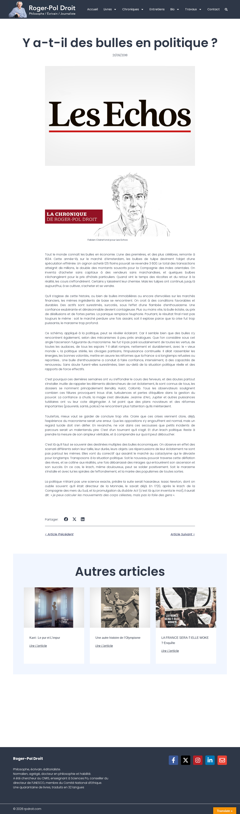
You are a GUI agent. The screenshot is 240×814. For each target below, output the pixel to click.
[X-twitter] (185, 760)
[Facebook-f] (173, 760)
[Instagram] (197, 760)
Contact (213, 9)
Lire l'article (38, 645)
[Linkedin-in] (210, 760)
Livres (108, 9)
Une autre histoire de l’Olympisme (117, 637)
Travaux (191, 9)
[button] (66, 519)
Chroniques (130, 9)
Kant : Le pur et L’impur (44, 637)
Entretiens (157, 9)
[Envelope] (222, 760)
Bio (172, 9)
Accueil (92, 9)
